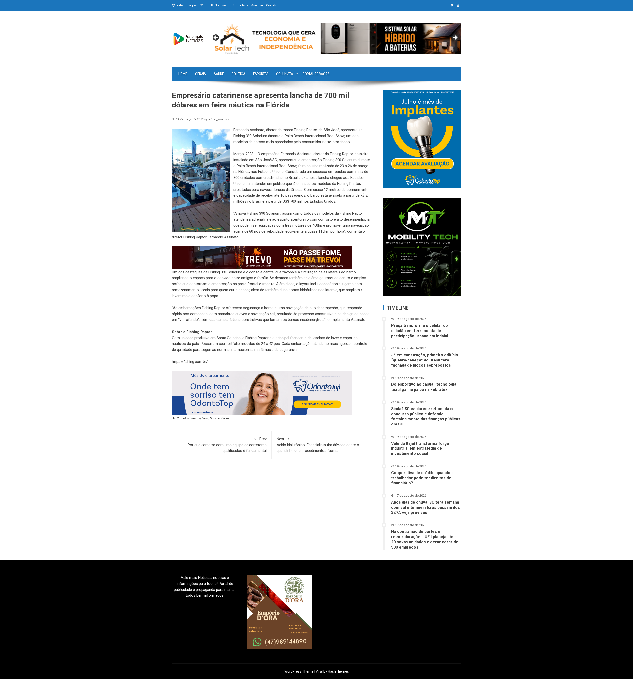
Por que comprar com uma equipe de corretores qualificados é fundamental (227, 445)
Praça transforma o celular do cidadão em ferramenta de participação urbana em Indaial (419, 330)
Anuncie (257, 5)
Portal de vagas (316, 74)
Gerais (200, 74)
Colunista (284, 74)
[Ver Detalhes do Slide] (335, 39)
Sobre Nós (240, 5)
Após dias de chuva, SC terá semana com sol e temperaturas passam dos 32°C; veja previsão (425, 507)
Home (182, 74)
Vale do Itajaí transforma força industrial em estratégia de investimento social (420, 448)
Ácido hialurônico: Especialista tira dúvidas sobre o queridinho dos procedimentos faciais (318, 445)
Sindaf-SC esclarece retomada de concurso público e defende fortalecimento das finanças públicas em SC (425, 416)
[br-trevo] (262, 257)
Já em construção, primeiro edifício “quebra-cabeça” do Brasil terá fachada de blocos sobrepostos (424, 360)
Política (238, 74)
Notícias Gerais (219, 418)
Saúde (219, 74)
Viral (319, 671)
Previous (216, 38)
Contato (271, 5)
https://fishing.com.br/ (190, 362)
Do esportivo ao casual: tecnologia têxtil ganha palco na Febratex (423, 387)
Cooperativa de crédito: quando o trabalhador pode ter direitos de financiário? (422, 478)
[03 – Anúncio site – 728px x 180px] (262, 393)
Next (455, 38)
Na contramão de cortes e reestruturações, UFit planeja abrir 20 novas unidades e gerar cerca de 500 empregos (424, 539)
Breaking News (199, 418)
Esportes (260, 74)
